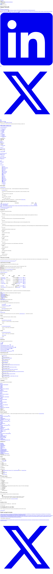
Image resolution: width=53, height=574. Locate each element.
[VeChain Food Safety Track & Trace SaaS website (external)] (11, 346)
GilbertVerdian (3, 283)
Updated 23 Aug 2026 (9, 122)
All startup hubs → (23, 514)
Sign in (25, 277)
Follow (2, 141)
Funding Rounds (5, 167)
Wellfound (3, 304)
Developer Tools (31, 11)
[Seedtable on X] (26, 573)
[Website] (19, 12)
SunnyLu (2, 280)
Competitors (4, 180)
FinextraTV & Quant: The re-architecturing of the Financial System (11, 364)
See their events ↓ (23, 199)
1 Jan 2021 (35, 204)
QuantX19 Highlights (5, 362)
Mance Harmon (4, 308)
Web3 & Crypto (16, 11)
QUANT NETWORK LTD (9, 269)
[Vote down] (3, 139)
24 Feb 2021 (35, 205)
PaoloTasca (2, 296)
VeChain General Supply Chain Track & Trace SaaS (7, 347)
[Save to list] (10, 345)
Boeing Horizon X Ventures (13, 205)
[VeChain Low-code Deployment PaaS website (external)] (10, 348)
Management (5, 172)
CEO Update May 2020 (5, 360)
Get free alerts (2, 510)
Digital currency (11, 11)
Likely (16, 279)
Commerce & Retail (20, 11)
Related (4, 181)
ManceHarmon (4, 278)
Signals (4, 166)
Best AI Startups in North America (43, 515)
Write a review (3, 312)
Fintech (39, 11)
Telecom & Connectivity (15, 12)
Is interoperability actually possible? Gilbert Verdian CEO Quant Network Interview (13, 371)
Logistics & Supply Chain (47, 11)
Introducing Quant (4, 355)
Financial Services (35, 11)
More (2, 144)
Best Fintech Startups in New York (15, 515)
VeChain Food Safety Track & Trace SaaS (5, 346)
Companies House (23, 470)
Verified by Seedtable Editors (5, 9)
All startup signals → (3, 187)
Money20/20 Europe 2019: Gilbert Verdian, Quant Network (10, 369)
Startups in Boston (18, 514)
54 (0, 138)
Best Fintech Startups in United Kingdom (5, 515)
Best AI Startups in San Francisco (30, 516)
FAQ (3, 520)
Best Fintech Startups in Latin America (25, 515)
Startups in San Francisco (7, 514)
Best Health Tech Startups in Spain (39, 516)
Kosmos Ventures (5, 204)
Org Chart (4, 173)
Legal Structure (5, 171)
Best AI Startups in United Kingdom (7, 516)
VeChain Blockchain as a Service (4, 345)
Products (4, 178)
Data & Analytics (26, 11)
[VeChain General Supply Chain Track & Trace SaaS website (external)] (14, 347)
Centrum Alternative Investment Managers (23, 205)
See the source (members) (14, 498)
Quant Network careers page (5, 305)
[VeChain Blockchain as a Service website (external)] (9, 345)
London (2, 11)
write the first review (22, 313)
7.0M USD (32, 205)
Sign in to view (20, 277)
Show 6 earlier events (4, 255)
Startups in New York (13, 514)
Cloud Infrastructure (5, 12)
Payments (42, 11)
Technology (10, 12)
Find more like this (41, 413)
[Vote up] (1, 139)
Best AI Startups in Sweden (15, 516)
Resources (4, 179)
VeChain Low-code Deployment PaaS (5, 348)
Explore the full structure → (4, 272)
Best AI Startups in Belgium (22, 516)
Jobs (3, 174)
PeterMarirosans (3, 299)
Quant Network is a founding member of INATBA (8, 373)
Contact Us (5, 520)
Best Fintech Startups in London (34, 515)
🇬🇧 (0, 11)
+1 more (30, 205)
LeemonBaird (3, 277)
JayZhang (2, 285)
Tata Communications (6, 205)
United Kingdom (6, 11)
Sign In (1, 4)
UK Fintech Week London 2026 (6, 326)
